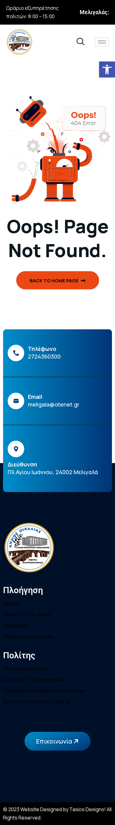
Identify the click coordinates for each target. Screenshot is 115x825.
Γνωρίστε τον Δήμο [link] (26, 614)
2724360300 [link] (44, 356)
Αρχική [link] (11, 603)
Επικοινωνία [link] (54, 741)
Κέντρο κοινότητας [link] (26, 668)
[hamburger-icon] (102, 42)
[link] (107, 69)
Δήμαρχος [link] (15, 625)
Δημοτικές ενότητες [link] (28, 636)
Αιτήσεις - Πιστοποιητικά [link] (34, 679)
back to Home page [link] (54, 280)
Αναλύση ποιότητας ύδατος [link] (37, 701)
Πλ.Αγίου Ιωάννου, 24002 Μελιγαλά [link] (53, 472)
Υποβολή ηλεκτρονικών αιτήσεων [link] (43, 690)
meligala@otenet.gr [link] (53, 404)
